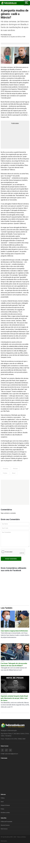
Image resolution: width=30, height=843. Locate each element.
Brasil (13, 473)
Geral (2, 801)
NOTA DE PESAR (4, 694)
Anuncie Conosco (5, 825)
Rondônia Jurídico (5, 812)
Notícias (15, 468)
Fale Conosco (4, 828)
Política (5, 473)
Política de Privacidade (6, 821)
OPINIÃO (2, 628)
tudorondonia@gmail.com (11, 753)
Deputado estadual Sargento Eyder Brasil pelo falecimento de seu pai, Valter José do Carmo (14, 698)
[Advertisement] (15, 492)
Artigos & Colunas (5, 805)
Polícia (2, 809)
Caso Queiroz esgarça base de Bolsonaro (14, 631)
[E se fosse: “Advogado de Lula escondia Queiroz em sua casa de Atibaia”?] (15, 651)
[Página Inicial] (9, 3)
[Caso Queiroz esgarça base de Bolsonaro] (15, 619)
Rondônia (5, 468)
